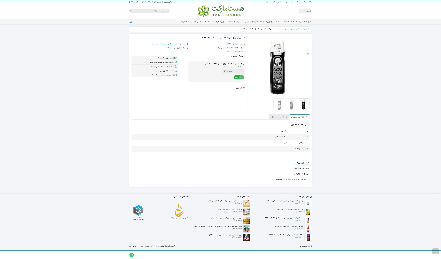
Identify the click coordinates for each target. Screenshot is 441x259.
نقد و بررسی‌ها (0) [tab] (277, 117)
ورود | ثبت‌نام (304, 11)
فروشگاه (299, 21)
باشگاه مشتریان (270, 2)
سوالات (297, 2)
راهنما (285, 2)
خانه (305, 21)
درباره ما (304, 2)
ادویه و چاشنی (301, 29)
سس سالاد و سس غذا (286, 29)
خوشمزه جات (289, 21)
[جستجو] (131, 11)
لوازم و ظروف (220, 21)
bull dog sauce (230, 48)
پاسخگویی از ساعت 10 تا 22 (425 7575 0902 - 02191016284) (149, 2)
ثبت (236, 77)
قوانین (291, 2)
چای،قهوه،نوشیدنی (251, 21)
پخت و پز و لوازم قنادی (271, 21)
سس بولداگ (220, 48)
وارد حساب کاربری (289, 179)
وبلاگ (310, 2)
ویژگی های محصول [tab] (298, 117)
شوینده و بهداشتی (203, 21)
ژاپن (285, 143)
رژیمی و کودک (234, 21)
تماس (279, 2)
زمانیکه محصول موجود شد (233, 67)
